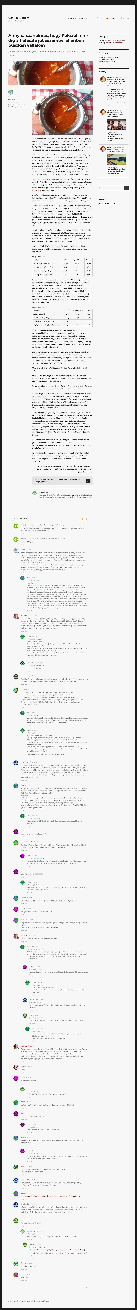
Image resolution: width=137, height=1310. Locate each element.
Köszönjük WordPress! (45, 1301)
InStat (20, 105)
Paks (13, 107)
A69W (38, 818)
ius (37, 715)
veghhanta (31, 1231)
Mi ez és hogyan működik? (108, 61)
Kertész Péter (26, 615)
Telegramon (68, 497)
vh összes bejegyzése (85, 497)
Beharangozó (12, 102)
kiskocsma (36, 190)
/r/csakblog (124, 18)
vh (9, 96)
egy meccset (73, 201)
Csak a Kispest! (19, 18)
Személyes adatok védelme (28, 1301)
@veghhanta (110, 59)
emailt (76, 495)
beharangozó (12, 105)
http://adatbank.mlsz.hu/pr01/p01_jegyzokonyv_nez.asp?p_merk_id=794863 (50, 1196)
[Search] (126, 188)
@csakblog (115, 57)
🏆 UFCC (99, 18)
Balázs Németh (27, 842)
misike (23, 1274)
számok (18, 107)
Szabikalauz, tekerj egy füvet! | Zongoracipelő (39, 525)
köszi (55, 205)
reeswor (38, 1234)
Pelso (37, 885)
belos (37, 580)
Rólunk (71, 18)
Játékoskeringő (85, 18)
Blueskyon (70, 495)
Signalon (58, 497)
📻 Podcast (110, 18)
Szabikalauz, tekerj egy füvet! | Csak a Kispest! (40, 539)
